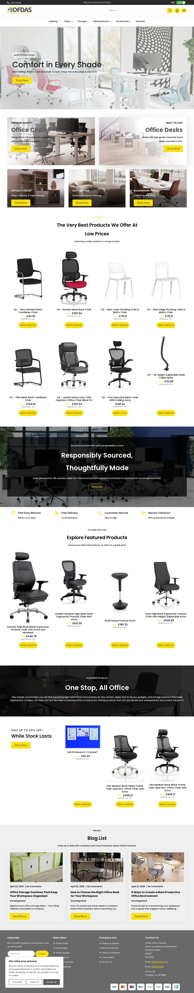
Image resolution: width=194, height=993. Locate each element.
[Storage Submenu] (88, 21)
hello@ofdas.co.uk (159, 962)
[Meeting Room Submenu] (111, 21)
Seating (53, 21)
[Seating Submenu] (59, 21)
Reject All (34, 982)
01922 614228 (158, 966)
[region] (34, 972)
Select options (28, 325)
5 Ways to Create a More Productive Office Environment (155, 894)
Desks (67, 21)
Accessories (122, 21)
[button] (3, 68)
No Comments (34, 886)
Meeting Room (101, 21)
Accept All (51, 982)
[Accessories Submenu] (131, 21)
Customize (17, 982)
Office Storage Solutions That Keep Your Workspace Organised (34, 894)
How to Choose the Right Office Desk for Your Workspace (95, 894)
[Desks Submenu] (72, 21)
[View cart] (184, 10)
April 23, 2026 (17, 886)
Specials (140, 21)
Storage (82, 21)
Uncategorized (17, 900)
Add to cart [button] (120, 412)
